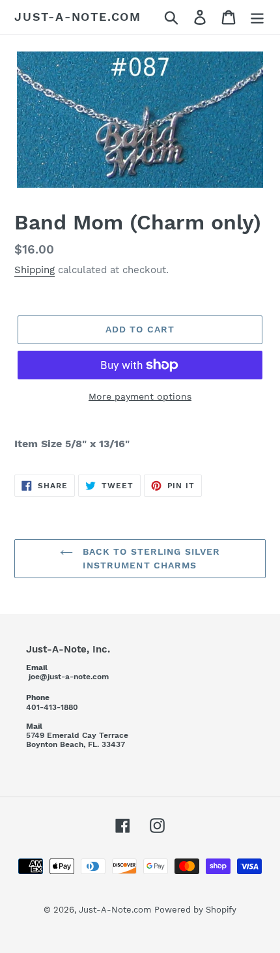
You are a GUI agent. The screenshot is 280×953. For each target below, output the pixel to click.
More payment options (140, 396)
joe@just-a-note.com (69, 676)
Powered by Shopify (195, 910)
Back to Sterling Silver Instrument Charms (150, 558)
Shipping (34, 270)
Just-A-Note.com (77, 16)
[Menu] (257, 17)
